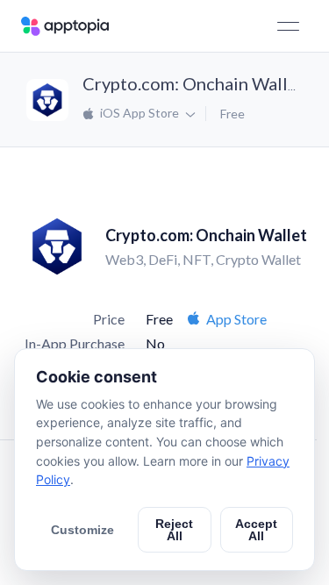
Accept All (256, 530)
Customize (82, 530)
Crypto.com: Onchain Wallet (193, 83)
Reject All (174, 530)
